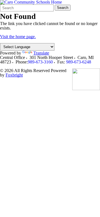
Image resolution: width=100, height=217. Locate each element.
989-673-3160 (40, 62)
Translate (41, 53)
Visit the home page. (18, 36)
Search (62, 8)
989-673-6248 (78, 62)
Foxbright (14, 75)
